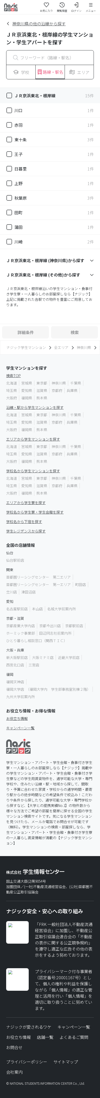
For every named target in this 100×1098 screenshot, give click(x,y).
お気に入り (46, 11)
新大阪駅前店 (17, 657)
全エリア (61, 347)
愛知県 (26, 390)
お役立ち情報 (17, 718)
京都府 (57, 390)
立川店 (11, 591)
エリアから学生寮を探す (26, 502)
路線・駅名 (53, 72)
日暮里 (20, 169)
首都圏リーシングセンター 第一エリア (38, 584)
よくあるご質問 (73, 1037)
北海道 (11, 383)
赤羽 (18, 125)
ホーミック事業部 (20, 633)
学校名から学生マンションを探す (33, 470)
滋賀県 (41, 390)
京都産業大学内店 (20, 625)
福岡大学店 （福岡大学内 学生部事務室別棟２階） (48, 689)
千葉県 (75, 383)
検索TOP (13, 375)
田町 (18, 212)
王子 (18, 154)
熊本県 (41, 397)
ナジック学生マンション (26, 347)
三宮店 (33, 664)
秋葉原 (20, 198)
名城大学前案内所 (61, 608)
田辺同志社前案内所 (55, 633)
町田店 (80, 584)
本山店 (37, 608)
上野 (18, 183)
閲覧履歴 (62, 11)
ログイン (76, 11)
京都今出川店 (50, 625)
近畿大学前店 (68, 657)
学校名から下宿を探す (24, 521)
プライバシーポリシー (26, 1062)
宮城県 (26, 383)
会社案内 (14, 1072)
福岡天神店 (15, 681)
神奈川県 (84, 347)
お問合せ (14, 1047)
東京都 (41, 383)
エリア (83, 72)
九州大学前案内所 (20, 696)
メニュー (91, 11)
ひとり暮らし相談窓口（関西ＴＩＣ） (36, 640)
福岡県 (26, 397)
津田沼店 (28, 591)
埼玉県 (11, 390)
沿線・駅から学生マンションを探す (35, 407)
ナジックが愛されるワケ (28, 1027)
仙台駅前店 (15, 560)
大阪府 (11, 397)
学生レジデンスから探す (26, 531)
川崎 (18, 242)
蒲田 (18, 227)
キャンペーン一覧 (20, 727)
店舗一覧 (45, 1037)
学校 (25, 72)
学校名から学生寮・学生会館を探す (35, 512)
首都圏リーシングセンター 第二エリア (38, 577)
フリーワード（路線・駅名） (47, 58)
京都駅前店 (74, 625)
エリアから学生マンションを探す (33, 439)
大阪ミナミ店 (43, 657)
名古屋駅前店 (17, 608)
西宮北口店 (15, 664)
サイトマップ (65, 1062)
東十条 (20, 139)
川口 (18, 110)
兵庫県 (72, 390)
